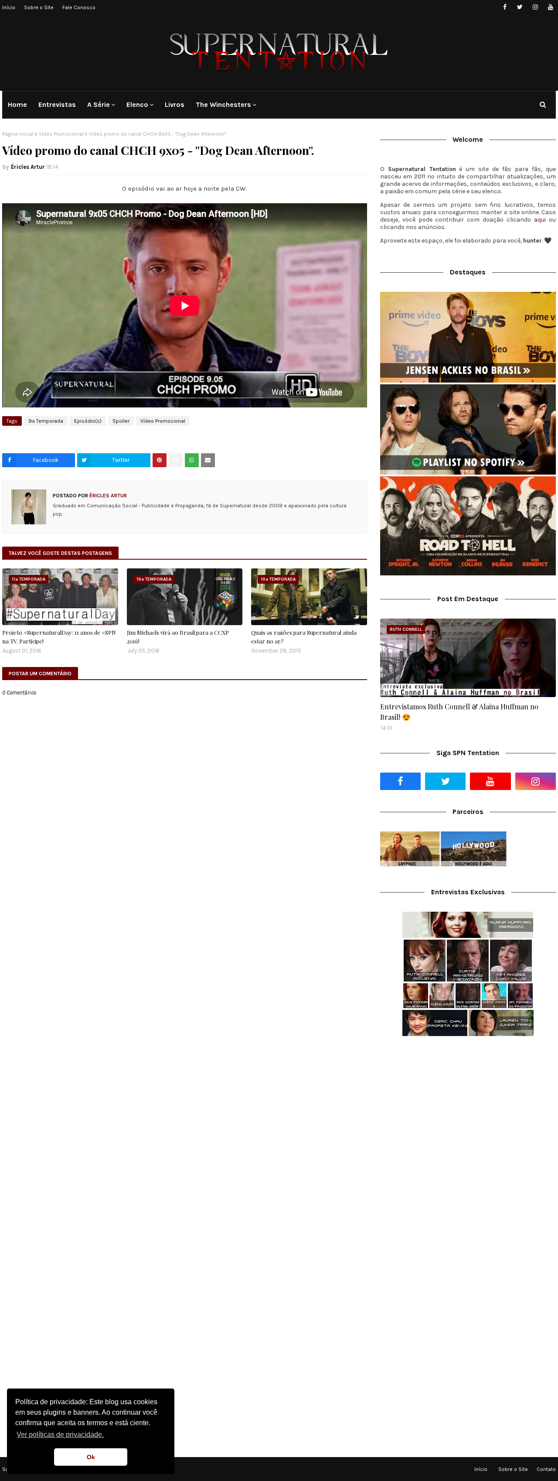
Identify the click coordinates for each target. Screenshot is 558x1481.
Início (8, 7)
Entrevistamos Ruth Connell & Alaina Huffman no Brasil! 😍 (459, 712)
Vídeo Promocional (61, 134)
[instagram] (535, 7)
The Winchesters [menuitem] (223, 104)
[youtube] (550, 7)
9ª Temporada (45, 421)
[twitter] (519, 7)
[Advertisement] (468, 1112)
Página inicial (18, 134)
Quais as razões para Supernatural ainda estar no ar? (304, 637)
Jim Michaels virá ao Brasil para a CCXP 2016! (178, 637)
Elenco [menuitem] (137, 104)
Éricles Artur (28, 167)
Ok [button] (91, 1457)
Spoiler (120, 421)
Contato (546, 1469)
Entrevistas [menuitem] (57, 104)
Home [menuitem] (17, 104)
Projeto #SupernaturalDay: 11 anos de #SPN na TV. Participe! (59, 637)
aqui (540, 219)
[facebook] (504, 7)
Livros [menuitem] (174, 104)
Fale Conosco (78, 7)
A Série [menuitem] (98, 104)
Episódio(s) (88, 421)
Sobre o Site (39, 7)
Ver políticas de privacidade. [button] (60, 1434)
